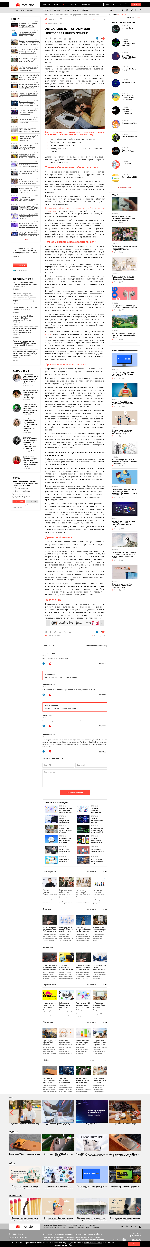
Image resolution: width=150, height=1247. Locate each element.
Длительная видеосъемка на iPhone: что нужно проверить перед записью (124, 1155)
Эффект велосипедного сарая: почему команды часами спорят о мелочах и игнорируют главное (91, 1219)
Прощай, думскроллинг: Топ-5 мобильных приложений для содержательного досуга (97, 843)
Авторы (66, 10)
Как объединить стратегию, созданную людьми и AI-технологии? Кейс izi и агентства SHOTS (125, 1187)
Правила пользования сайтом (54, 1227)
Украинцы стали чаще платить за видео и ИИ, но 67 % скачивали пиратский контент (28, 164)
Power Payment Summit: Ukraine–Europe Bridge (128, 97)
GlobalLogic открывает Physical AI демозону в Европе (28, 172)
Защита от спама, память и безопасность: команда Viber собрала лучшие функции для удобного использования (28, 225)
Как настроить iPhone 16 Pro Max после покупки (58, 1155)
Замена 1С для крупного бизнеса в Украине (65, 830)
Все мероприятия (124, 187)
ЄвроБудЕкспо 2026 (129, 177)
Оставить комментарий (20, 505)
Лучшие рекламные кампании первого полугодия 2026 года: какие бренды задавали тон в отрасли (123, 278)
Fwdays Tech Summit (129, 137)
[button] (106, 871)
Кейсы (12, 1163)
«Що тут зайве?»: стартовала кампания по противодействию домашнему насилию (29, 60)
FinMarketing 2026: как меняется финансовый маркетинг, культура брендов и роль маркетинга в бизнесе (29, 25)
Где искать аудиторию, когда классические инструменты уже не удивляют (58, 1187)
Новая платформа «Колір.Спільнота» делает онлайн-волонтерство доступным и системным (27, 199)
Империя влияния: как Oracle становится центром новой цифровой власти (122, 585)
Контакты (92, 1225)
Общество (73, 4)
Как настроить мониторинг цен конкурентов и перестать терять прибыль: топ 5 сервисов (65, 854)
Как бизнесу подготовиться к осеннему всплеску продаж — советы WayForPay (28, 68)
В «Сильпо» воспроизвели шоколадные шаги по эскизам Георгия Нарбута (28, 121)
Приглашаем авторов (76, 1227)
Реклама (83, 1225)
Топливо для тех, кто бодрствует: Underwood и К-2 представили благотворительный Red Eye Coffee (28, 190)
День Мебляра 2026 (129, 123)
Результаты (32, 501)
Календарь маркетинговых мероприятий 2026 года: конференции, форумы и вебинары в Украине (27, 33)
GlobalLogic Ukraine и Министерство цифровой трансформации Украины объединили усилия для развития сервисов (27, 147)
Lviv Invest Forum (128, 28)
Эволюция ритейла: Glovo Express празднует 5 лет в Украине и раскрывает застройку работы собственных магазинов (29, 155)
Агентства (47, 10)
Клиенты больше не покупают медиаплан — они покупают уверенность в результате (123, 431)
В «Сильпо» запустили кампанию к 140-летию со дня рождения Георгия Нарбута (28, 181)
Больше (25, 240)
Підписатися (20, 265)
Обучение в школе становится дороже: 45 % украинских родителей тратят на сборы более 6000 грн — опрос (28, 51)
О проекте (73, 1225)
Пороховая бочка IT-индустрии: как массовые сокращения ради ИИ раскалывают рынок (25, 353)
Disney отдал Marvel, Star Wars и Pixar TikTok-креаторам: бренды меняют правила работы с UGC (29, 234)
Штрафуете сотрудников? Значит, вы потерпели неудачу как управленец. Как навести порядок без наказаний (124, 492)
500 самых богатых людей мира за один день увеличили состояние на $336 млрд (25, 330)
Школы (75, 10)
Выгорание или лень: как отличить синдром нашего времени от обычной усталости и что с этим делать (25, 1219)
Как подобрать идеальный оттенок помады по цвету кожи (25, 283)
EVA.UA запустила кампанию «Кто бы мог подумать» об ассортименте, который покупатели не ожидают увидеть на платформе (124, 249)
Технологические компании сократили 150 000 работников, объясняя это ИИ (24, 343)
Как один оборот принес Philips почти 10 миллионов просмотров (124, 306)
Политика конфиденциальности (55, 1225)
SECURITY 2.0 (126, 163)
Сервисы (57, 10)
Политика (95, 1227)
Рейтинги (85, 10)
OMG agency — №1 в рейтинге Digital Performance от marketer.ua (28, 216)
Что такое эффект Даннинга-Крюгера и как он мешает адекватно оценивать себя (58, 1219)
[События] (129, 5)
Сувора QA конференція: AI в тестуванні (128, 43)
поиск (120, 5)
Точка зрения (85, 4)
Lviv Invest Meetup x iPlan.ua (129, 70)
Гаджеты (13, 1131)
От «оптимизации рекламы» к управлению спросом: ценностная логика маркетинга (124, 461)
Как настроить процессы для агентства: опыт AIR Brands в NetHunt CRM (123, 374)
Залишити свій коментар (96, 646)
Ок (134, 1244)
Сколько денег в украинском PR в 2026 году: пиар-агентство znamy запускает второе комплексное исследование (29, 77)
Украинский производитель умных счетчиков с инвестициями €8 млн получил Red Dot (29, 129)
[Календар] (126, 4)
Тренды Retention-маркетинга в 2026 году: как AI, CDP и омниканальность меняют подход (123, 523)
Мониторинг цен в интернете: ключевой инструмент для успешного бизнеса (65, 864)
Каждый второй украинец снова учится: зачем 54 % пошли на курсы (29, 94)
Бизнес (56, 4)
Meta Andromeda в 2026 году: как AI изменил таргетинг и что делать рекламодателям (65, 812)
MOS (87, 1227)
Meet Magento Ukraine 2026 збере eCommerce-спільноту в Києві (129, 57)
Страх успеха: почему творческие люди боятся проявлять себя (125, 1219)
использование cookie (93, 1243)
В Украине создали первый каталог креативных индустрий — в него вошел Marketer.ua (29, 207)
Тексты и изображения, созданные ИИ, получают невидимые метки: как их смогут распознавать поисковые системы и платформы (29, 103)
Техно (64, 4)
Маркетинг (47, 4)
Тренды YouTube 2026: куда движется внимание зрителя (122, 403)
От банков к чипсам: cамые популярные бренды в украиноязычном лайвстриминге (28, 112)
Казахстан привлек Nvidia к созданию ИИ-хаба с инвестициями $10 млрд (23, 318)
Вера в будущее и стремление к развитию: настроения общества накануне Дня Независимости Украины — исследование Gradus (29, 42)
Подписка (136, 4)
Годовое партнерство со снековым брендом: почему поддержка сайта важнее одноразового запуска (25, 1187)
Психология (15, 1195)
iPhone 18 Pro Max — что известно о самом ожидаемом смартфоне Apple (92, 1155)
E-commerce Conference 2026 (128, 151)
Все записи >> (91, 871)
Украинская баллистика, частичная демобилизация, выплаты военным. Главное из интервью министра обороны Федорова (24, 297)
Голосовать (18, 501)
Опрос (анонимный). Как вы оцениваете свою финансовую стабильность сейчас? (25, 483)
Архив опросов (17, 507)
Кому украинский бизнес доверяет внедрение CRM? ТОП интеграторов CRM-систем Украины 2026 (97, 833)
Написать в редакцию (54, 635)
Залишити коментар (75, 792)
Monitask (48, 334)
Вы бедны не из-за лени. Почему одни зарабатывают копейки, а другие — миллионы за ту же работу (124, 555)
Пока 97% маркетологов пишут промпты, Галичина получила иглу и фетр (124, 335)
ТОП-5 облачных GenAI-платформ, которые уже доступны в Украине (97, 863)
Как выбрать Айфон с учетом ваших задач (25, 1154)
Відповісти (102, 663)
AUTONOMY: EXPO (128, 82)
